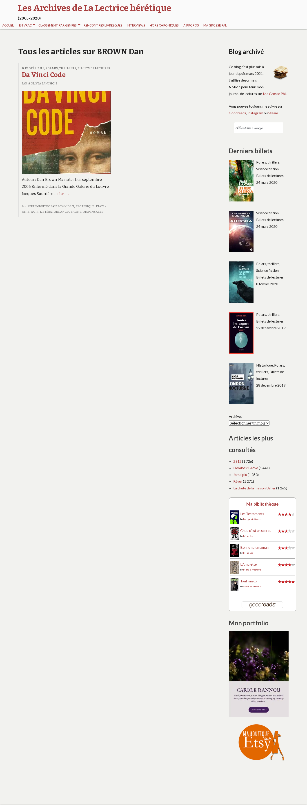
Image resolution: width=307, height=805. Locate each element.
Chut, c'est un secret (255, 530)
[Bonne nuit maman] (234, 550)
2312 (237, 461)
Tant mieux (248, 581)
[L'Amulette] (234, 567)
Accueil (8, 25)
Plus (63, 194)
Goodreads (237, 113)
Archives (235, 416)
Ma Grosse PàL (215, 25)
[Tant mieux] (234, 584)
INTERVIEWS (136, 25)
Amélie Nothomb (252, 586)
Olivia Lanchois (44, 83)
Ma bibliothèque (262, 503)
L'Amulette (248, 564)
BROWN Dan (64, 206)
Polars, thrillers (60, 68)
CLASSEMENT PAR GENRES (57, 25)
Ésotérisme (34, 68)
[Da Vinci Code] (66, 132)
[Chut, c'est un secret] (234, 533)
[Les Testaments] (234, 517)
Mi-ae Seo (248, 536)
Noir (34, 211)
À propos (191, 25)
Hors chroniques (164, 25)
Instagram (255, 113)
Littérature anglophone (60, 211)
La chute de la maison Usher (254, 488)
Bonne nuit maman (254, 547)
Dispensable (93, 211)
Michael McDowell (252, 569)
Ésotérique (85, 206)
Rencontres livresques (103, 25)
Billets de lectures (93, 68)
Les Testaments (252, 513)
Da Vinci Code (44, 75)
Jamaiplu (240, 474)
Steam (273, 113)
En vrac (25, 25)
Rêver (237, 481)
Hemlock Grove (245, 468)
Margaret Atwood (252, 519)
